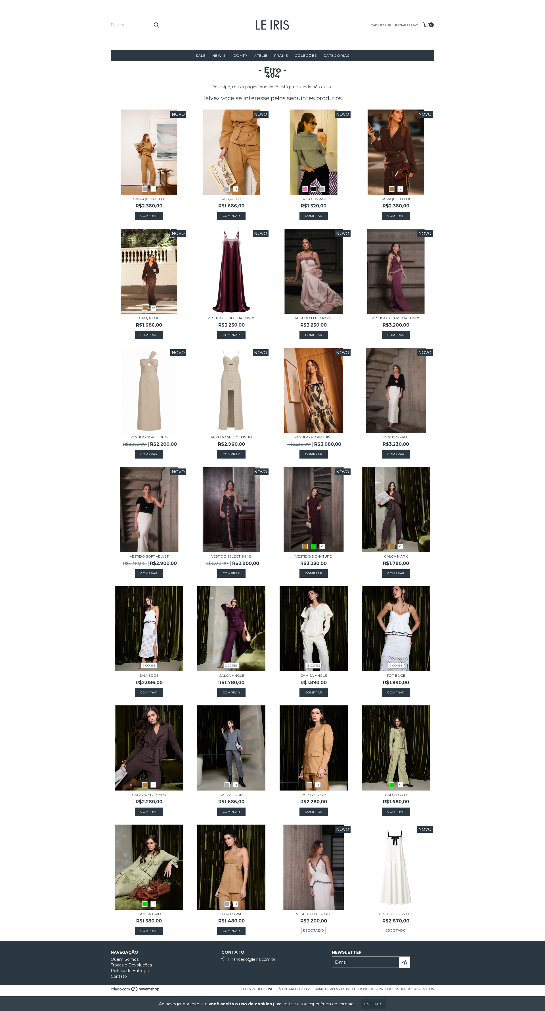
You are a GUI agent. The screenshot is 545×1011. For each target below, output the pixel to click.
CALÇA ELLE (231, 199)
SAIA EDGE (149, 675)
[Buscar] (156, 25)
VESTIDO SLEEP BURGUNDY (396, 318)
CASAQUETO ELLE (149, 199)
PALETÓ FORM (313, 795)
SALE (201, 55)
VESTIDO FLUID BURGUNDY (231, 318)
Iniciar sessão (406, 25)
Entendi (373, 1004)
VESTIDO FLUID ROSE (313, 318)
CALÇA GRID (396, 795)
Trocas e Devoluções (131, 965)
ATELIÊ (261, 55)
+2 (400, 189)
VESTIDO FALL (395, 437)
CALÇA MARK (396, 556)
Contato (119, 976)
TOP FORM (231, 914)
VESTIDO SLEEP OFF (313, 914)
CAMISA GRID (149, 914)
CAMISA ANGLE (313, 675)
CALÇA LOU (149, 318)
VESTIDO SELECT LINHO (231, 437)
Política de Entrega (130, 970)
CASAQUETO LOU (396, 199)
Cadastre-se (381, 25)
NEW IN (219, 55)
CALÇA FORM (231, 795)
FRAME (281, 55)
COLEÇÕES (306, 55)
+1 (153, 189)
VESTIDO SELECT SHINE (231, 556)
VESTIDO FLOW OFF (395, 914)
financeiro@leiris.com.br (251, 959)
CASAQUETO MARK (149, 795)
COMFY (240, 55)
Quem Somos (125, 959)
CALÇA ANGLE (231, 675)
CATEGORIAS (336, 55)
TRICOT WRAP (313, 199)
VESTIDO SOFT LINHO (149, 437)
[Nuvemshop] (135, 991)
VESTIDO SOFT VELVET (149, 556)
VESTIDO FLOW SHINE (314, 437)
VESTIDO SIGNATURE (313, 556)
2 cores (149, 665)
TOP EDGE (396, 675)
